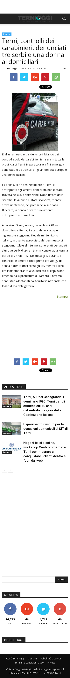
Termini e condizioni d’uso (29, 662)
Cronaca (6, 34)
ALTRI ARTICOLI (13, 386)
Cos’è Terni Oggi (15, 658)
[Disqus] (35, 527)
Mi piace (10, 604)
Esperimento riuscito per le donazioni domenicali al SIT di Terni (45, 428)
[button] (64, 19)
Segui (26, 604)
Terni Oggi (11, 68)
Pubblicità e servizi (50, 658)
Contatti (32, 658)
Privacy (51, 662)
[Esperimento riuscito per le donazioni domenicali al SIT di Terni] (11, 428)
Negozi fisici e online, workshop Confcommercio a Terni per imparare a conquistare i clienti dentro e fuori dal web (44, 451)
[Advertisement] (35, 7)
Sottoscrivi (59, 604)
